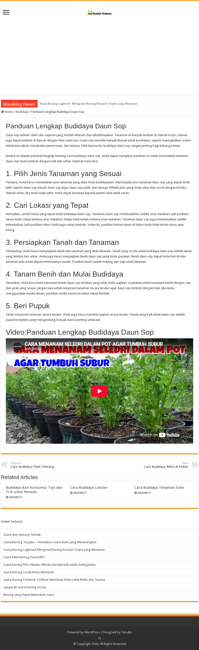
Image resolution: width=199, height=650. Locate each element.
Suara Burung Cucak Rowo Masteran (28, 572)
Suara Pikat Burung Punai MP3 (24, 557)
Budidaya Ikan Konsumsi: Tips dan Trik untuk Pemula (34, 489)
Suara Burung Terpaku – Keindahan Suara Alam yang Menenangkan (50, 542)
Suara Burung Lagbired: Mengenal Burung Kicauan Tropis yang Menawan (89, 103)
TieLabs (126, 632)
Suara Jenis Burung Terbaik (22, 534)
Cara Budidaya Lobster (89, 487)
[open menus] (6, 13)
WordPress (92, 632)
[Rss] (99, 638)
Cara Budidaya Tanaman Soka (159, 487)
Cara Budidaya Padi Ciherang (32, 465)
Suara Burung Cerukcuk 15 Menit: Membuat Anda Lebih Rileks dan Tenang (54, 579)
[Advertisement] (99, 54)
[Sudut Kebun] (100, 11)
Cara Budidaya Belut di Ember (166, 465)
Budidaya (22, 112)
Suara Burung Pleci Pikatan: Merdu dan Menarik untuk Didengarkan (49, 564)
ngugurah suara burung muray (24, 587)
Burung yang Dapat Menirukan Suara (28, 594)
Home (8, 112)
